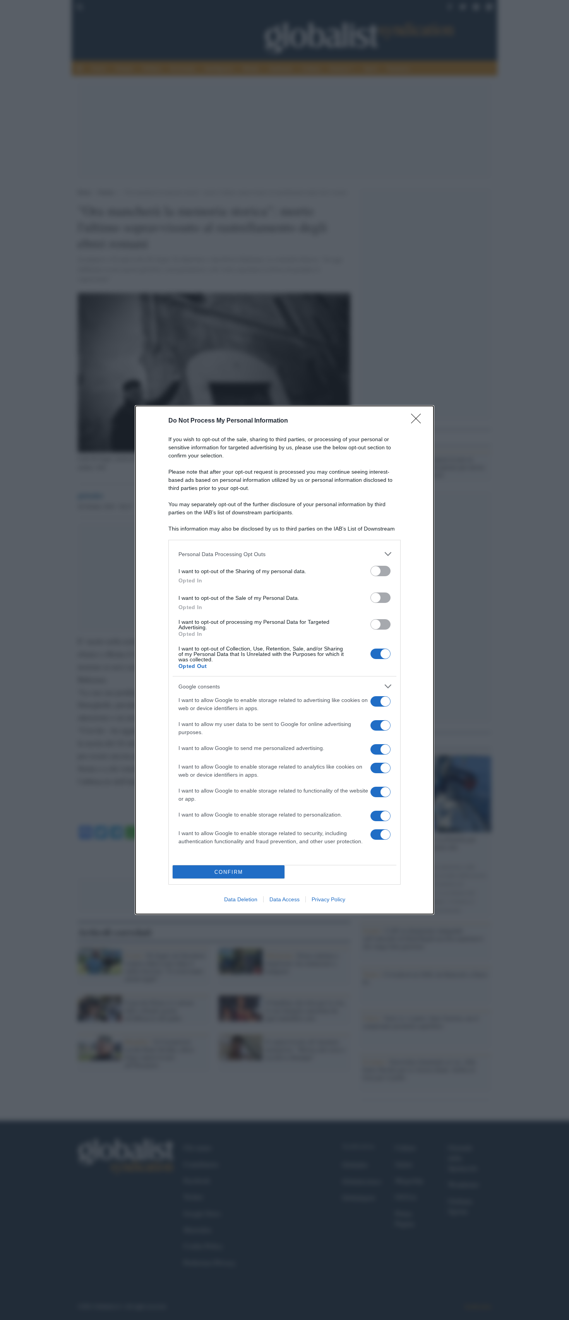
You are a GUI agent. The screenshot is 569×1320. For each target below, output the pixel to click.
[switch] (380, 571)
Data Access (284, 899)
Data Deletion (240, 899)
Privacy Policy (328, 899)
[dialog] (284, 660)
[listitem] (284, 554)
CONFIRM (228, 872)
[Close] (418, 421)
